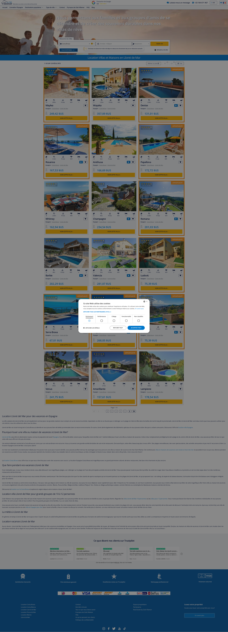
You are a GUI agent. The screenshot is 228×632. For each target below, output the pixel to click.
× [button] (146, 301)
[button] (114, 312)
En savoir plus (139, 308)
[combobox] (144, 301)
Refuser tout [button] (118, 328)
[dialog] (114, 316)
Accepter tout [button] (136, 328)
